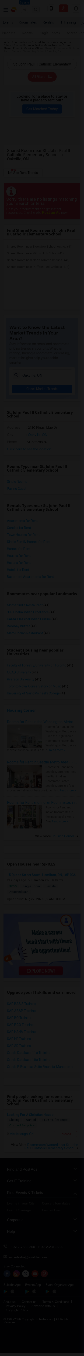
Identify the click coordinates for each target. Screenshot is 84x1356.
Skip (41, 1347)
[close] (76, 1233)
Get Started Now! (37, 1337)
